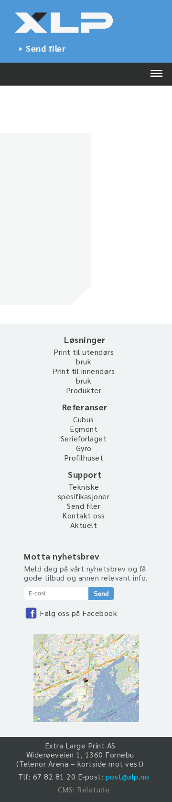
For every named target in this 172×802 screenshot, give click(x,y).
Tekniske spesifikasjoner (84, 491)
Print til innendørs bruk (84, 375)
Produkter (84, 390)
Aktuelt (83, 525)
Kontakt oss (83, 515)
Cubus (83, 419)
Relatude (93, 789)
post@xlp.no (128, 776)
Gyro (84, 448)
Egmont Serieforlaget (84, 433)
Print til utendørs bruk (84, 356)
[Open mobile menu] (156, 74)
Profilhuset (84, 457)
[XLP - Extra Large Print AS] (86, 24)
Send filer (46, 48)
